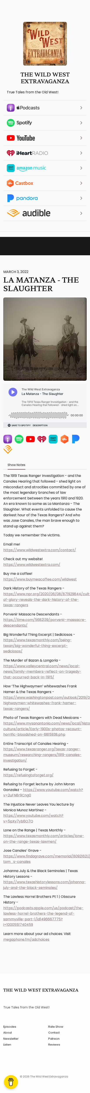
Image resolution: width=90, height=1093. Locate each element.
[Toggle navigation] (75, 10)
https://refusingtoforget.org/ (28, 775)
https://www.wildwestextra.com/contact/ (39, 550)
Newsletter (11, 1039)
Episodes (9, 1027)
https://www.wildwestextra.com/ (31, 564)
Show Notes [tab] (16, 465)
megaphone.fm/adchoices (26, 939)
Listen (7, 1044)
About (7, 1032)
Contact (54, 1032)
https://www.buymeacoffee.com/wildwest (40, 579)
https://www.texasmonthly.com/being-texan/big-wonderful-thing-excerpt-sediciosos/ (37, 646)
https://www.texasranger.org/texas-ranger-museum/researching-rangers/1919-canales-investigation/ (42, 755)
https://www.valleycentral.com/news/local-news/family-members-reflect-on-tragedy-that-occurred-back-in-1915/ (42, 672)
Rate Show (55, 1027)
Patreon (54, 1039)
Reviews (54, 1044)
